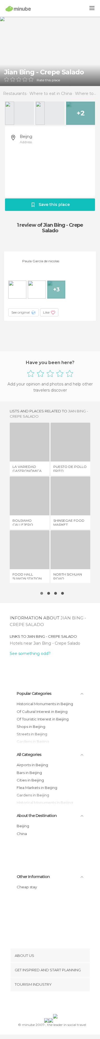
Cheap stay (27, 887)
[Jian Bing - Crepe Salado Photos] (50, 51)
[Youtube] (63, 1004)
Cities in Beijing (30, 780)
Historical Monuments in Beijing (45, 704)
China (22, 833)
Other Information (33, 876)
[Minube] (18, 8)
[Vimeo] (56, 1004)
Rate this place (48, 80)
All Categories (29, 754)
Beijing (23, 826)
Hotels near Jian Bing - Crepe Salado (45, 643)
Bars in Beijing (29, 772)
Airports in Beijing (32, 765)
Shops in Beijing (31, 726)
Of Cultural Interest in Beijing (42, 711)
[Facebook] (41, 1004)
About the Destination (37, 815)
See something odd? (30, 653)
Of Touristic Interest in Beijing (43, 719)
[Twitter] (48, 1004)
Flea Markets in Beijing (37, 787)
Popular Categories (34, 693)
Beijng (26, 136)
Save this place (54, 204)
